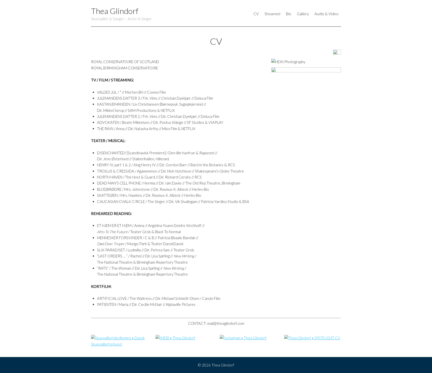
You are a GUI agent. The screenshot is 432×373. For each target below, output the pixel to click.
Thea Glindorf (114, 11)
